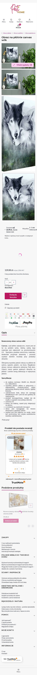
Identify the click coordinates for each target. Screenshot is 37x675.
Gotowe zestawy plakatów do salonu (14, 578)
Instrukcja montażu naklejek (11, 551)
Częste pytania (7, 622)
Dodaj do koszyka (13, 296)
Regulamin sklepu (7, 626)
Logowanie (5, 636)
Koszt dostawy (7, 547)
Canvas (7, 304)
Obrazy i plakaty (7, 33)
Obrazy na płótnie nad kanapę (12, 580)
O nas (3, 651)
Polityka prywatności (9, 624)
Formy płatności (7, 545)
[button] (12, 433)
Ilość (6, 279)
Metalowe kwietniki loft (10, 593)
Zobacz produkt (11, 521)
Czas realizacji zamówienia (11, 543)
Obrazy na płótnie (18, 33)
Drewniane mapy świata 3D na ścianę (14, 582)
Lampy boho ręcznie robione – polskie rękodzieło (18, 607)
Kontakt (4, 653)
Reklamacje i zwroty (8, 549)
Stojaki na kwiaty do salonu (11, 595)
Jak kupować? (6, 620)
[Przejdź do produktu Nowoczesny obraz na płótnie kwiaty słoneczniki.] (18, 500)
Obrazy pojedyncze (30, 33)
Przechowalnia (7, 640)
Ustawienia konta (7, 642)
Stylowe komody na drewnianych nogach (15, 562)
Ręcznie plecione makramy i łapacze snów (16, 611)
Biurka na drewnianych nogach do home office (17, 565)
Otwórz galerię (24, 65)
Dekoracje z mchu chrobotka (11, 609)
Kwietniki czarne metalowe (11, 597)
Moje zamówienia (8, 638)
